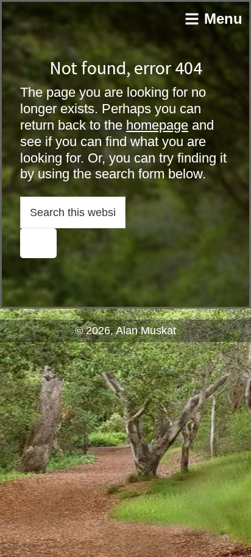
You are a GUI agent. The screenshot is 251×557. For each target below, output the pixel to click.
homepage (157, 125)
